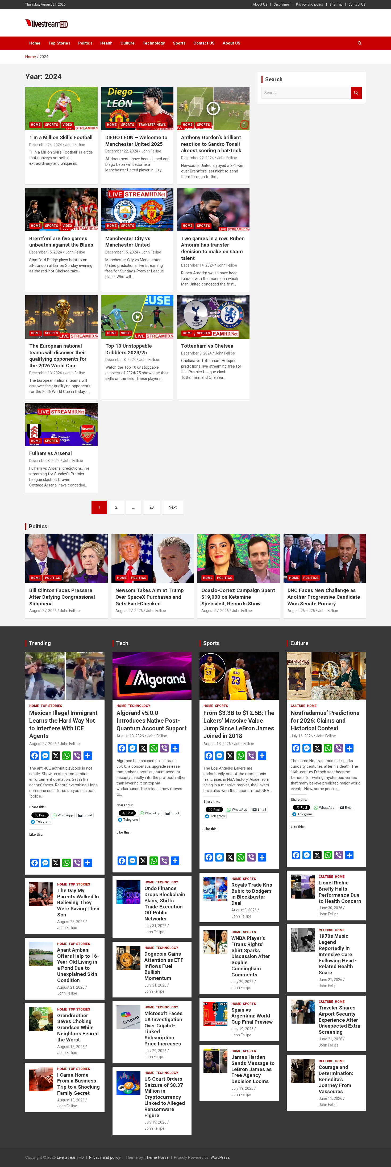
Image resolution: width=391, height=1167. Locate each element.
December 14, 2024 (197, 265)
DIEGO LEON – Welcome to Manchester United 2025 (136, 140)
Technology (154, 43)
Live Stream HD (70, 1157)
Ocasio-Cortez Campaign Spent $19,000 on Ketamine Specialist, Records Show (238, 596)
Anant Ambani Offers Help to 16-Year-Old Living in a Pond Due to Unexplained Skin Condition (78, 965)
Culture (127, 43)
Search (356, 93)
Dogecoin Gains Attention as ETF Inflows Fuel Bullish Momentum (164, 966)
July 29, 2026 (155, 1051)
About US (260, 4)
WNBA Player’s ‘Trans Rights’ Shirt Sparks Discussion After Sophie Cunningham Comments (250, 956)
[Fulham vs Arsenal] (61, 424)
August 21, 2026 (71, 987)
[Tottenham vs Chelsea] (213, 317)
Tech (122, 643)
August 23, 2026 (71, 922)
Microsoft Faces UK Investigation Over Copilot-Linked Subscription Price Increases (163, 1028)
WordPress (220, 1157)
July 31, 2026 (155, 926)
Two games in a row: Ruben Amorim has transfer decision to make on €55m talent (213, 248)
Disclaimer (282, 4)
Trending (40, 643)
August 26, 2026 (301, 611)
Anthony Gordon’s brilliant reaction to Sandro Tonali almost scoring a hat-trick (211, 144)
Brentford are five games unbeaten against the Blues (61, 241)
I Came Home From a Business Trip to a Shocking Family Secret (78, 1084)
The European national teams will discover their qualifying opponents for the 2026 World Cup (57, 356)
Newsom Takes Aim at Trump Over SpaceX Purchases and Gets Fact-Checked (149, 596)
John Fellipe (75, 145)
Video (67, 125)
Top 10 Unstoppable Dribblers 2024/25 (128, 349)
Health (106, 43)
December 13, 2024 (45, 373)
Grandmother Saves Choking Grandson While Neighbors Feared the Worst (78, 1027)
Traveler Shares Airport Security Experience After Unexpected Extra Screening (339, 1020)
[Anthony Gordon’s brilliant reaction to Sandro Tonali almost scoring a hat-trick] (213, 108)
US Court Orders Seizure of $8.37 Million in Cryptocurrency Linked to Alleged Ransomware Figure (164, 1097)
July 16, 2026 (302, 736)
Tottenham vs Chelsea (207, 346)
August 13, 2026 (71, 1047)
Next (173, 507)
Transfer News (152, 125)
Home (34, 43)
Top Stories (59, 43)
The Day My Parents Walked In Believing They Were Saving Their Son (78, 902)
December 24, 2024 (45, 145)
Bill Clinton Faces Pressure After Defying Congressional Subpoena (62, 596)
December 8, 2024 (120, 359)
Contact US (357, 4)
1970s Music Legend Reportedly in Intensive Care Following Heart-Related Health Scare (338, 954)
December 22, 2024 (121, 151)
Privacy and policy (309, 4)
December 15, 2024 (45, 252)
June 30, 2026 (330, 908)
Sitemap (336, 4)
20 (151, 507)
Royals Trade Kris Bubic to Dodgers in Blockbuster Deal (251, 894)
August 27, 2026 (43, 611)
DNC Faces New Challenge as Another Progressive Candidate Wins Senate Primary (324, 596)
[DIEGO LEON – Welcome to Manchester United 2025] (137, 108)
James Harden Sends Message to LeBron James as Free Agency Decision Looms (252, 1069)
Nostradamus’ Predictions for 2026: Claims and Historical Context (325, 720)
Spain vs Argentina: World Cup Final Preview (252, 1016)
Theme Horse (157, 1157)
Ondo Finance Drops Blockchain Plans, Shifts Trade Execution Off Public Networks (164, 903)
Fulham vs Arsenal (50, 453)
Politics (85, 43)
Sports (179, 43)
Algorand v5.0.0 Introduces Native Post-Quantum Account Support (152, 720)
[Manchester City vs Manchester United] (137, 209)
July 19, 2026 (155, 1122)
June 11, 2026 (330, 1098)
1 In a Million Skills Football (61, 137)
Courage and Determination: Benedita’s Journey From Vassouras (336, 1079)
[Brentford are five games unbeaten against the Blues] (61, 209)
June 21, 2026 (330, 979)
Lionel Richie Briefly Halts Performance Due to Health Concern (340, 892)
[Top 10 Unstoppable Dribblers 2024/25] (137, 317)
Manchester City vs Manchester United (127, 241)
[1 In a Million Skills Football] (61, 108)
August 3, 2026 (244, 910)
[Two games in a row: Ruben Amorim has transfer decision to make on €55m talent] (213, 209)
